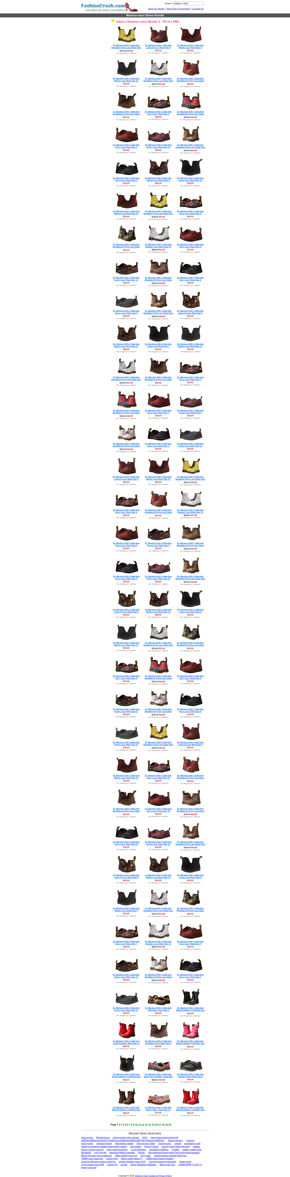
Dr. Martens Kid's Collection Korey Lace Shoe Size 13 (158, 146)
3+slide (175, 1149)
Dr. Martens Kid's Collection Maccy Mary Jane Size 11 (158, 1108)
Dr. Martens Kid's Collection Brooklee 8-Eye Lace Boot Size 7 (158, 80)
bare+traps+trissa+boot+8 (164, 1137)
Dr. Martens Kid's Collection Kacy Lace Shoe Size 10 (158, 776)
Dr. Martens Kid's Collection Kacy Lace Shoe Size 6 (126, 677)
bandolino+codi (192, 1143)
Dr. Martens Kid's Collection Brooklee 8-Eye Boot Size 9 (158, 1042)
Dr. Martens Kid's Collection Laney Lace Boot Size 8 (190, 611)
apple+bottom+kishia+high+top (170, 1155)
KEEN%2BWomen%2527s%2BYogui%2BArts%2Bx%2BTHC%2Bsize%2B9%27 (123, 1140)
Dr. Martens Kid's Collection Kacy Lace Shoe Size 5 (190, 378)
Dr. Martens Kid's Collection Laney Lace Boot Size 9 (190, 876)
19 (166, 1124)
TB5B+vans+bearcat (92, 1158)
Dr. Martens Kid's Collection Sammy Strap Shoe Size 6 (190, 1075)
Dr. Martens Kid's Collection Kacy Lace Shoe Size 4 (158, 113)
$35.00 (126, 150)
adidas (196, 1146)
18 (163, 1124)
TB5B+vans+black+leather (160, 1158)
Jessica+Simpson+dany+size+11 (98, 1161)
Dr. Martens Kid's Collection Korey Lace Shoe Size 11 (190, 445)
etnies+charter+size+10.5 (132, 1161)
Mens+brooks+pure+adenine (96, 1155)
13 (146, 1124)
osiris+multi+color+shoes (126, 1137)
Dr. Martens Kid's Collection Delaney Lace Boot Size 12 (158, 245)
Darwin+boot (103, 1137)
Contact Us (198, 8)
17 (159, 1124)
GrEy (145, 1137)
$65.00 (190, 84)
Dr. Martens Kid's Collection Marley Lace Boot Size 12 (190, 345)
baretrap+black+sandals (122, 1152)
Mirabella (86, 1152)
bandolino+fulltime (158, 1149)
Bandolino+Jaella (124, 1143)
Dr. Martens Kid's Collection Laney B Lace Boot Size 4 (190, 312)
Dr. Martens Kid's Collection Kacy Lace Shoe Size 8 (190, 212)
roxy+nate (145, 1155)
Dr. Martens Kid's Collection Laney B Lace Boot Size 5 (126, 611)
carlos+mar (112, 1158)
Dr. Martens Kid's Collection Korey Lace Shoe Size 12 (126, 743)
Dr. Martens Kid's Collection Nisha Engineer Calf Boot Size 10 (126, 1076)
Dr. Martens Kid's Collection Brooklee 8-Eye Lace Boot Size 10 (126, 47)
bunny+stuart (151, 1146)
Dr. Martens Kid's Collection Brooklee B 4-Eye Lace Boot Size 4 (190, 114)
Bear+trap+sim (167, 1164)
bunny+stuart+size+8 (92, 1149)
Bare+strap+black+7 (131, 1158)
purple (123, 1164)
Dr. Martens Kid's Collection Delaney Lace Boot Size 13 (190, 511)
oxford (177, 1143)
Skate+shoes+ (175, 1140)
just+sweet (135, 1146)
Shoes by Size (141, 1176)
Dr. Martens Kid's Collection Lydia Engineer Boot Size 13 (126, 1042)
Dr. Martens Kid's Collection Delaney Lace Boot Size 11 (158, 942)
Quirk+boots (164, 1143)
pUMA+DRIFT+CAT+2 (190, 1164)
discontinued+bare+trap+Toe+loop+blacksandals (174, 1152)
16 (156, 1124)
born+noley (87, 1143)
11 (139, 1124)
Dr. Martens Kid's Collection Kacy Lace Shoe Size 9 (126, 511)
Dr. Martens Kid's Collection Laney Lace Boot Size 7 (158, 345)
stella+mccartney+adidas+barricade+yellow (104, 1146)
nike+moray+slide (145, 1143)
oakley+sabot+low (191, 1149)
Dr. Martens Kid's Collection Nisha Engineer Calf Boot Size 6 (190, 1010)
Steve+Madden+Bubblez (143, 1164)
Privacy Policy (165, 1176)
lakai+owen (185, 1161)
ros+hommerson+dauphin (162, 1161)
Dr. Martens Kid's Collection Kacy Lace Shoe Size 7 (126, 942)
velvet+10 (112, 1164)
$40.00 (158, 117)
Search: (168, 3)
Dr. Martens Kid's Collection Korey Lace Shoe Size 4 (126, 312)
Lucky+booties (138, 1149)
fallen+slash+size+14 (126, 1155)
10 (136, 1124)
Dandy (141, 1152)
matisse (190, 1140)
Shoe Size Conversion (178, 8)
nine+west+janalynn (117, 1149)
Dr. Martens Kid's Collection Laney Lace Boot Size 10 (190, 179)
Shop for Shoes (156, 8)
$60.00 (158, 183)
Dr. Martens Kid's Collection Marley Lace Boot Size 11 (126, 79)
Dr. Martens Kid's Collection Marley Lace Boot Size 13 (126, 644)
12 (143, 1124)
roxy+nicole (100, 1152)
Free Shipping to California (126, 53)
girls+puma (87, 1137)
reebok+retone (104, 1143)
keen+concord (88, 1167)
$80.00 (190, 1013)
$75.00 (158, 1113)
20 (169, 1124)
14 (149, 1124)
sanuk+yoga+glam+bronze (176, 1146)
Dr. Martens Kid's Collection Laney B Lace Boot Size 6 (158, 46)
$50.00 (126, 283)
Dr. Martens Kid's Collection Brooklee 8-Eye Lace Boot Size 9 (158, 645)
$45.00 (158, 50)
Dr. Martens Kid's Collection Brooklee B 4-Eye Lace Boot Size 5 (126, 114)
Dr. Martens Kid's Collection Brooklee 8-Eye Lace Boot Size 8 (126, 379)
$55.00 (190, 50)
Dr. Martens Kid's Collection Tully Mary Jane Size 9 (158, 1009)
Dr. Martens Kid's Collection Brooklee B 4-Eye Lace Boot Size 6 (190, 80)
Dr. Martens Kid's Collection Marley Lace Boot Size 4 (190, 46)
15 (153, 1124)
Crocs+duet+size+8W (92, 1164)
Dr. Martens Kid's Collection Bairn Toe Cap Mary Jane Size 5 (158, 1076)
